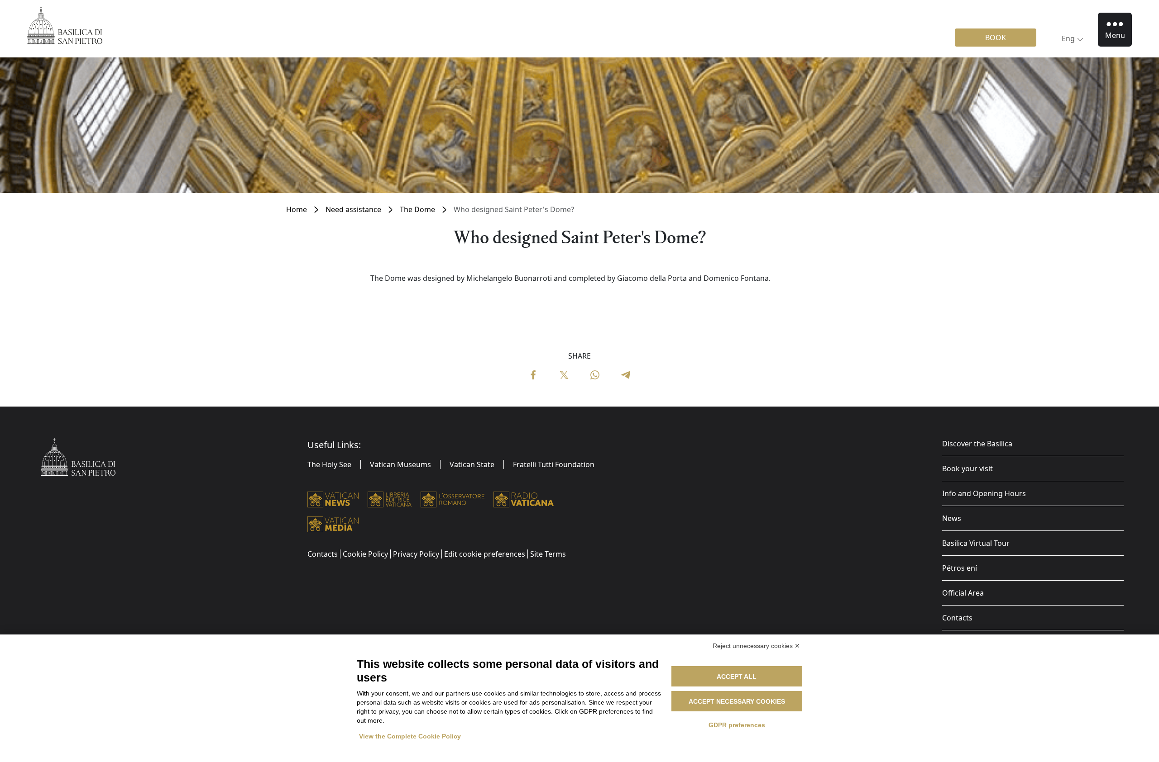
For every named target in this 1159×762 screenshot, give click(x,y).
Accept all (737, 676)
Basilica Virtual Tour (976, 543)
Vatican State (472, 464)
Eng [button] (1068, 38)
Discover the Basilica (977, 444)
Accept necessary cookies (737, 701)
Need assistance (353, 209)
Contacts (957, 618)
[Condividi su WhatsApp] (594, 374)
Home (296, 209)
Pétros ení (959, 568)
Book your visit (967, 468)
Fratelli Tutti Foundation (553, 464)
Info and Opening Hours (984, 493)
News (951, 518)
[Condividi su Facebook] (533, 374)
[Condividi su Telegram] (625, 374)
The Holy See (329, 464)
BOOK (995, 38)
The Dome (417, 209)
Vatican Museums (400, 464)
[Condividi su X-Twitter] (564, 374)
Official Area (963, 593)
